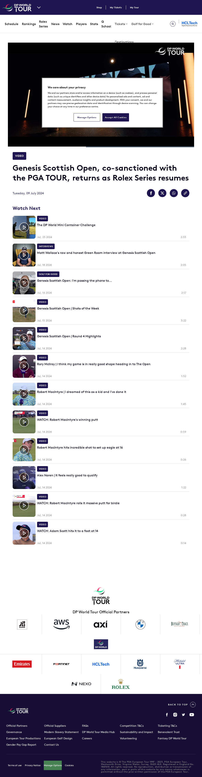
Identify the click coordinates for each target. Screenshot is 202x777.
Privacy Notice (33, 765)
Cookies (69, 765)
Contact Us (51, 744)
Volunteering (128, 738)
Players (81, 24)
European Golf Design (58, 738)
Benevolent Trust (169, 732)
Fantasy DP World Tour (172, 738)
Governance (14, 732)
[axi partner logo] (101, 624)
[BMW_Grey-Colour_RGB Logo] (140, 624)
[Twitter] (183, 715)
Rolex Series (43, 24)
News (55, 24)
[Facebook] (167, 715)
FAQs (85, 725)
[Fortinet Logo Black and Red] (61, 664)
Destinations (124, 42)
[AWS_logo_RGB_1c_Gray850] (61, 624)
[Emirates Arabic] (22, 664)
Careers (87, 738)
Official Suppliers (55, 725)
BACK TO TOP (178, 704)
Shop (99, 7)
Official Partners (16, 725)
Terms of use (15, 765)
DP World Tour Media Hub (98, 732)
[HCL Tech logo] (101, 664)
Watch (67, 24)
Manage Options (53, 765)
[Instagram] (175, 715)
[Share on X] (162, 193)
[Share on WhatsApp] (174, 193)
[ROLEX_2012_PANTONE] (120, 684)
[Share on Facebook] (151, 193)
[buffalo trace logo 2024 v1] (180, 624)
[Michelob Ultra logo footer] (180, 664)
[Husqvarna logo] (140, 664)
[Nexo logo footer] (81, 684)
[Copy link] (185, 193)
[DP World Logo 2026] (101, 644)
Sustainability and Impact (136, 732)
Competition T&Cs (132, 725)
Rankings (29, 24)
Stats (94, 24)
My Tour (134, 7)
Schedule (11, 24)
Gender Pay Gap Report (21, 744)
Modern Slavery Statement (61, 732)
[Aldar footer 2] (22, 624)
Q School (106, 24)
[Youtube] (192, 715)
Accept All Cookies (115, 117)
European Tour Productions (23, 738)
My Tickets (116, 7)
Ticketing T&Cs (167, 725)
